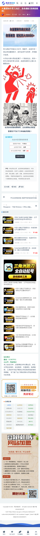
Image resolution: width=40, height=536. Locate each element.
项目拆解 (16, 242)
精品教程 (9, 418)
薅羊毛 (31, 421)
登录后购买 (20, 156)
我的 (28, 534)
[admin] (3, 15)
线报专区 (19, 418)
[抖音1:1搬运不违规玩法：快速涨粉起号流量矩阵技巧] (8, 230)
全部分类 (19, 21)
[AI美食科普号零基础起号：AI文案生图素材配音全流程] (9, 328)
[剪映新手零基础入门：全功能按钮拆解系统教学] (9, 319)
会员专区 (16, 232)
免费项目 (30, 405)
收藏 (7, 187)
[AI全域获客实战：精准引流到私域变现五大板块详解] (9, 309)
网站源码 (30, 418)
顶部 (36, 534)
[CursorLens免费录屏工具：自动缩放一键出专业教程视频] (8, 250)
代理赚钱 (20, 534)
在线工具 (19, 408)
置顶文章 (9, 421)
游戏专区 (9, 415)
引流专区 (19, 411)
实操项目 (8, 14)
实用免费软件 (9, 411)
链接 (22, 187)
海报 (14, 187)
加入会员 (12, 534)
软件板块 (30, 424)
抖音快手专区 (31, 411)
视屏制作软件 (20, 424)
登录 (32, 3)
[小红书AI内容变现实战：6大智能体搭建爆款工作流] (9, 337)
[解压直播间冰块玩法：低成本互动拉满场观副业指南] (8, 240)
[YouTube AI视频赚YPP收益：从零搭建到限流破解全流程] (9, 347)
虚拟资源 (9, 424)
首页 (12, 21)
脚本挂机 (19, 421)
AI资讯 (9, 405)
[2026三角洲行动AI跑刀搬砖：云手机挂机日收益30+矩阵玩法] (8, 220)
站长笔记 (30, 415)
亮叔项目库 (17, 506)
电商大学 (19, 415)
